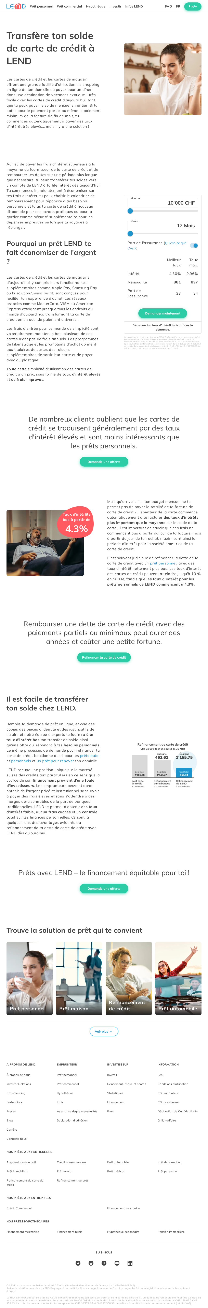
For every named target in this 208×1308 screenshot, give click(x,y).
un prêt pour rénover (55, 761)
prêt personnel (163, 563)
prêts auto (89, 755)
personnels (21, 761)
